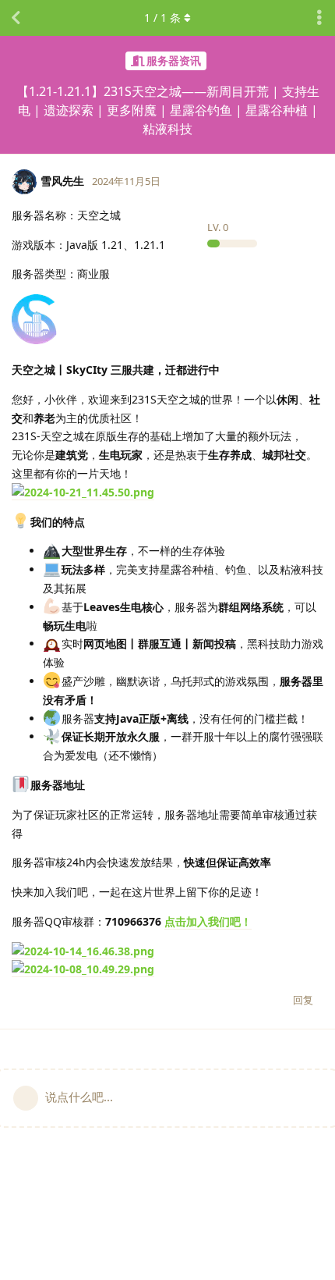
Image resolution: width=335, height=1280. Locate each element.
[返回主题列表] (15, 18)
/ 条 (162, 17)
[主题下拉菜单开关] (319, 18)
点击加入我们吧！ (208, 921)
